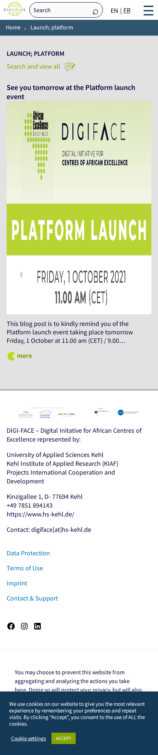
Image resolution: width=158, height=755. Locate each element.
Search (95, 10)
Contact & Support (32, 598)
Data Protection (28, 553)
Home (13, 27)
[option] (127, 10)
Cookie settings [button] (28, 738)
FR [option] (126, 10)
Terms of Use (25, 568)
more (24, 355)
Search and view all (34, 66)
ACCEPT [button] (63, 738)
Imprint (17, 583)
